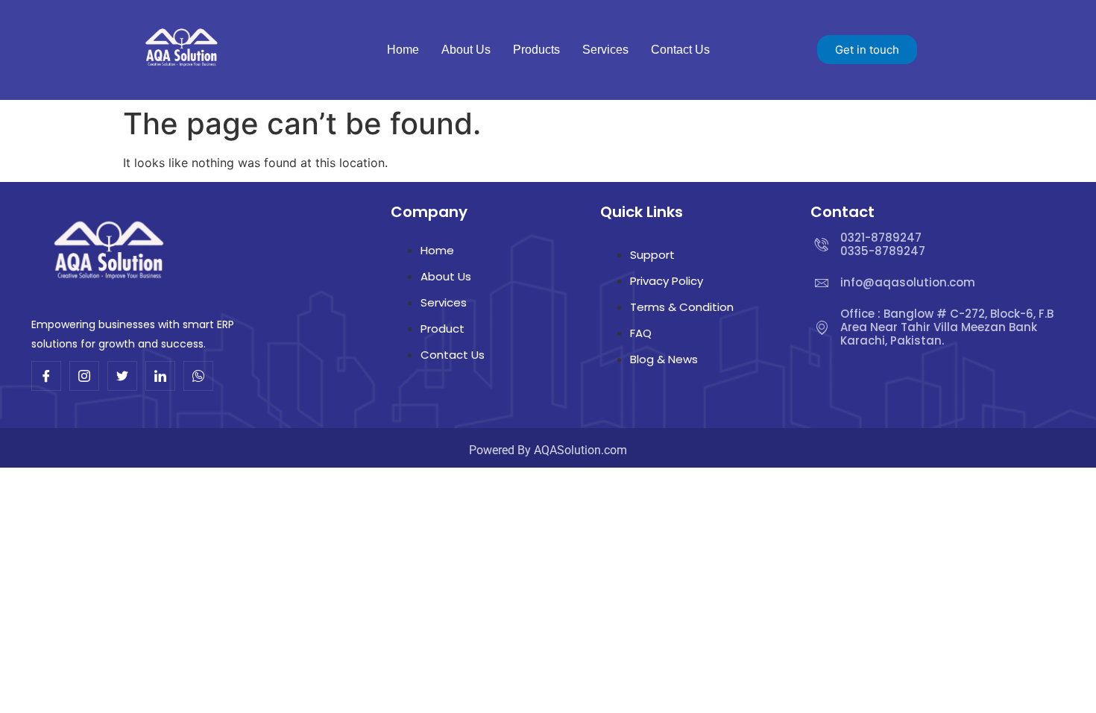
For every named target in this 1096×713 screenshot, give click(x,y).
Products (536, 49)
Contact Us (680, 49)
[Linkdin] (160, 376)
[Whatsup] (198, 376)
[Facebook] (46, 376)
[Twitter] (122, 376)
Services (605, 49)
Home (403, 49)
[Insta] (84, 376)
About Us (466, 49)
